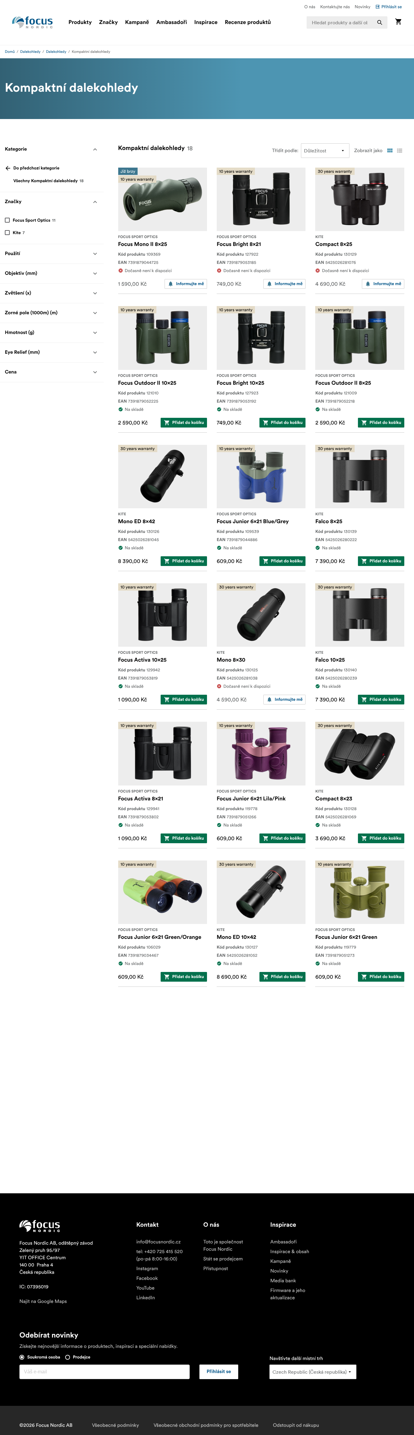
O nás (309, 6)
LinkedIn (145, 1298)
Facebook (147, 1278)
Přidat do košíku (188, 423)
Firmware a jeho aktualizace (287, 1294)
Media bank (283, 1281)
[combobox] (347, 22)
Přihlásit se (391, 6)
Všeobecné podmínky (115, 1425)
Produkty (80, 22)
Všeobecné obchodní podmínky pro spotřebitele (206, 1425)
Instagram (147, 1269)
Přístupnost (215, 1269)
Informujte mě (190, 284)
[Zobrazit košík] (398, 22)
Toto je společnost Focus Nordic (223, 1245)
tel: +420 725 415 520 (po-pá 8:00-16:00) (159, 1255)
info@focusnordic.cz (158, 1242)
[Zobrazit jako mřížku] (390, 150)
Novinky (362, 6)
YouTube (145, 1288)
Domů (10, 51)
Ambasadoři (171, 22)
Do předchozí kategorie (36, 168)
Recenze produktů (248, 22)
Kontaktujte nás (335, 6)
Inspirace (206, 22)
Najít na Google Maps (43, 1301)
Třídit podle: (285, 151)
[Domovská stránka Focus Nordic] (32, 22)
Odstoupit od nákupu (296, 1425)
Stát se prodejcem (223, 1259)
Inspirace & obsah (289, 1252)
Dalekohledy (30, 51)
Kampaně (137, 22)
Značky (108, 22)
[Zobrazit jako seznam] (399, 150)
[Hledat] (379, 22)
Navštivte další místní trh (296, 1358)
